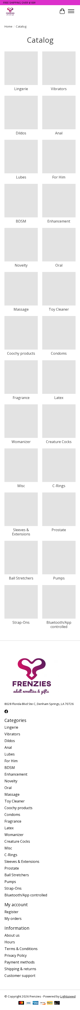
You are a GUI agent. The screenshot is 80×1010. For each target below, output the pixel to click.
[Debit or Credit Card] (57, 1003)
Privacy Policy (15, 955)
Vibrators (59, 88)
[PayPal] (50, 1003)
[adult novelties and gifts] (10, 11)
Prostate (59, 529)
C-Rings (58, 485)
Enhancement (58, 221)
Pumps (59, 578)
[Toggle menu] (71, 11)
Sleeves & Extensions (21, 532)
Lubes (21, 177)
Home (8, 26)
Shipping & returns (20, 968)
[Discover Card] (43, 1003)
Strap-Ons (21, 622)
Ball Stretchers (21, 578)
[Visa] (28, 1003)
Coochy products (21, 353)
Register (11, 911)
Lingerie (21, 88)
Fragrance (21, 397)
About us (12, 935)
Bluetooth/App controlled (58, 624)
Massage (21, 309)
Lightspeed (68, 996)
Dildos (21, 133)
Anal (58, 133)
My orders (13, 918)
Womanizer (21, 441)
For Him (58, 177)
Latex (58, 397)
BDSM (21, 221)
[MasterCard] (21, 1003)
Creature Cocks (59, 441)
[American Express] (35, 1003)
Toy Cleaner (59, 309)
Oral (58, 265)
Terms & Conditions (21, 948)
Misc (21, 485)
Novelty (21, 265)
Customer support (19, 975)
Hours (9, 942)
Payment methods (19, 962)
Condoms (59, 353)
